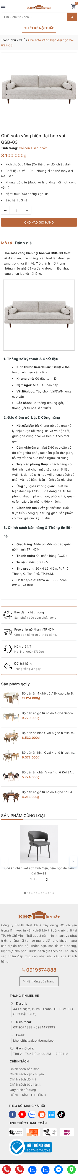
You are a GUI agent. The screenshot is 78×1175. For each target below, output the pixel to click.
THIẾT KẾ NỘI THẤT (39, 28)
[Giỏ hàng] (73, 7)
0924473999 (35, 651)
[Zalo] (32, 1169)
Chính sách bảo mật (24, 1069)
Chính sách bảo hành (25, 1084)
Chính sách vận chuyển (27, 1074)
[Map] (71, 1169)
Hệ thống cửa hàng (40, 981)
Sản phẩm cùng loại (23, 815)
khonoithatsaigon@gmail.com (34, 1040)
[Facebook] (58, 1169)
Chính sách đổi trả (23, 1079)
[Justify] (72, 17)
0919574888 (40, 970)
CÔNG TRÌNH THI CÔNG (28, 1095)
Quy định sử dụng (23, 1090)
